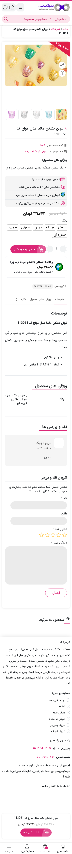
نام (64, 498)
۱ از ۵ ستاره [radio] (64, 535)
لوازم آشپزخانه (39, 151)
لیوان (27, 151)
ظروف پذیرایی (57, 725)
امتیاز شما (59, 529)
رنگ (64, 220)
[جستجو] (6, 19)
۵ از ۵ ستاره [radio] (41, 535)
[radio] (62, 227)
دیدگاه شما (59, 543)
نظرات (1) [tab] (21, 299)
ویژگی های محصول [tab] (40, 299)
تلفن (64, 513)
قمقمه (62, 706)
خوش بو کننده (57, 719)
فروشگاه (55, 29)
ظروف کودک (58, 731)
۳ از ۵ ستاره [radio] (53, 535)
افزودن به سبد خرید (24, 249)
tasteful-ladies (42, 286)
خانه (65, 29)
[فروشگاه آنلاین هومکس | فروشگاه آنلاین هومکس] (54, 7)
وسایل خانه (59, 713)
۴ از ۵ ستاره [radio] (47, 535)
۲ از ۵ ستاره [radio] (58, 535)
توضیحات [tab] (60, 299)
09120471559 (42, 748)
